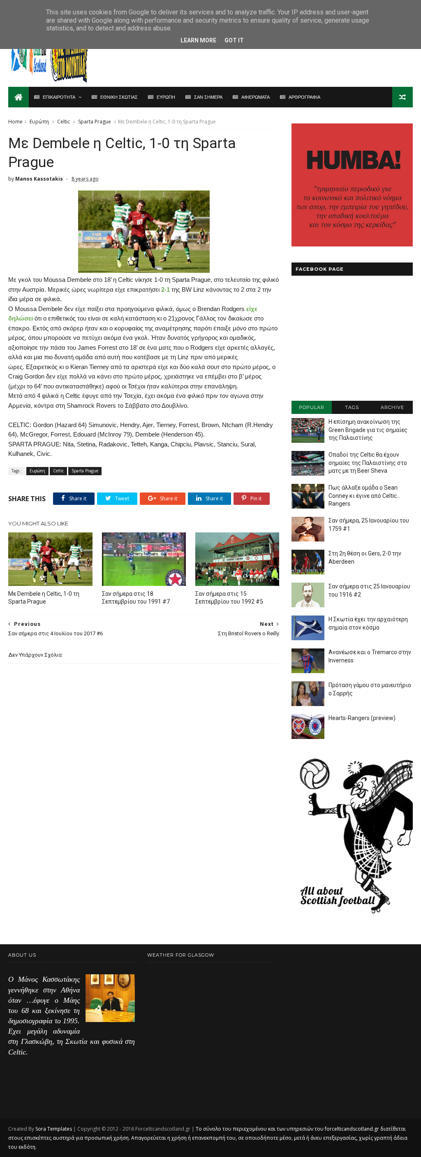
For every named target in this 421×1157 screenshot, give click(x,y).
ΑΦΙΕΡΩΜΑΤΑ (255, 97)
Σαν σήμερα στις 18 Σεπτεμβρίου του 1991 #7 (136, 597)
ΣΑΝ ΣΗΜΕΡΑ (208, 97)
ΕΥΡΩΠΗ (166, 97)
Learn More (198, 40)
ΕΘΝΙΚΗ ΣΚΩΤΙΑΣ (119, 97)
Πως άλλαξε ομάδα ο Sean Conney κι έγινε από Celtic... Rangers (364, 495)
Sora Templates (53, 1128)
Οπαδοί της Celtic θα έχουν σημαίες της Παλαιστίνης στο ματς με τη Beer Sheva (367, 462)
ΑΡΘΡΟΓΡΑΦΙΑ (304, 97)
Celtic (63, 121)
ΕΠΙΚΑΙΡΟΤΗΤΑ (59, 97)
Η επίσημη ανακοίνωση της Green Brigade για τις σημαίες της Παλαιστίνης (367, 429)
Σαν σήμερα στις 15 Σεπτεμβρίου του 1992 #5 (229, 597)
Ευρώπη (39, 121)
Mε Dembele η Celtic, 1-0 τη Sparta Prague (43, 597)
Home (15, 121)
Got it (234, 40)
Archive (392, 407)
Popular (311, 407)
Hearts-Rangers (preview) (362, 718)
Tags (352, 407)
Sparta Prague (94, 121)
